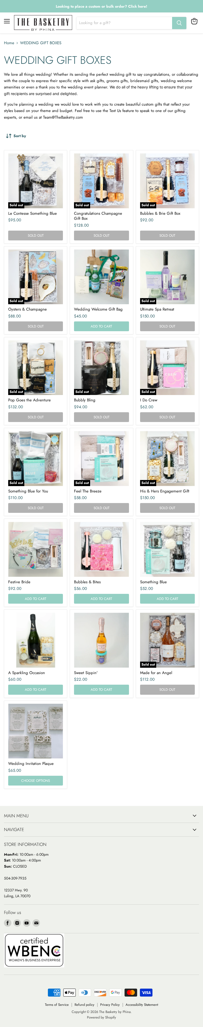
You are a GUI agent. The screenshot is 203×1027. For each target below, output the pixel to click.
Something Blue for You (28, 491)
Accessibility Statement (142, 1004)
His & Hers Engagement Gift (164, 491)
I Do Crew (148, 400)
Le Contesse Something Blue (32, 213)
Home (9, 43)
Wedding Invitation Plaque (31, 763)
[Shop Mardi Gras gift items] (101, 6)
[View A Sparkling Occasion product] (35, 640)
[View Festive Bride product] (35, 549)
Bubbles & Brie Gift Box (160, 213)
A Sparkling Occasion (26, 673)
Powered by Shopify (101, 1017)
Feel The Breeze (88, 491)
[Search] (179, 23)
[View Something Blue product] (167, 549)
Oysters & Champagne (27, 309)
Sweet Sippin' (86, 673)
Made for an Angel (156, 673)
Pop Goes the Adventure (29, 400)
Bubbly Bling (84, 400)
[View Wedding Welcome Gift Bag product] (101, 276)
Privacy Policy (110, 1004)
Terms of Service (57, 1004)
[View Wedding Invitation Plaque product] (35, 731)
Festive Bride (19, 582)
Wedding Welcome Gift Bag (98, 309)
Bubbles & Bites (87, 582)
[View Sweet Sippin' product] (101, 640)
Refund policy (84, 1004)
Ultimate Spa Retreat (157, 309)
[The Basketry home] (43, 23)
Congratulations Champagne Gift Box (98, 216)
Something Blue (153, 582)
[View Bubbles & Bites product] (101, 549)
